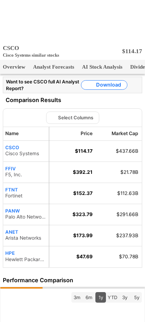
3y (124, 297)
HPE (9, 253)
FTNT (11, 189)
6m (89, 297)
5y (136, 297)
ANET (11, 231)
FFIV (10, 168)
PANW (12, 210)
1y (100, 297)
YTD (112, 297)
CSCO (12, 147)
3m (77, 297)
